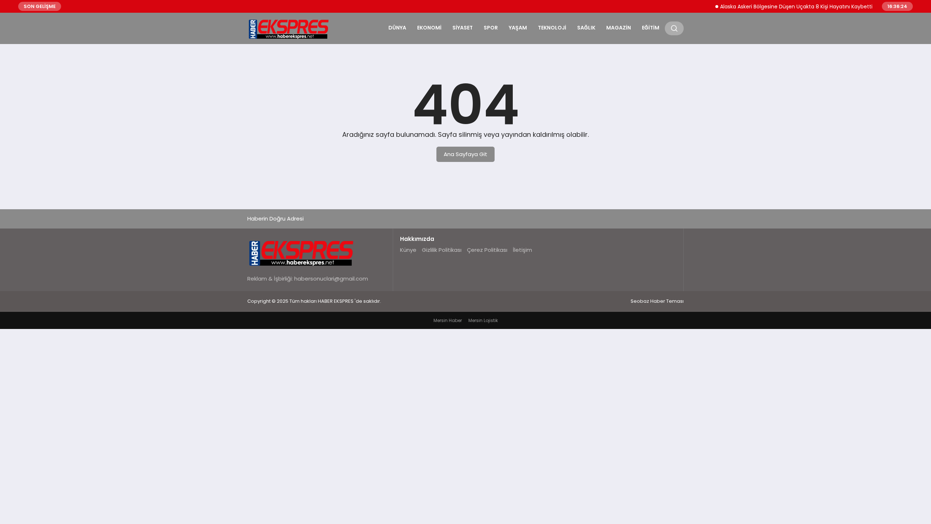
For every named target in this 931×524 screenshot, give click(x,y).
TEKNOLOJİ (552, 27)
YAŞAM (518, 27)
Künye (408, 250)
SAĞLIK (586, 27)
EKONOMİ (429, 27)
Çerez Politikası (487, 250)
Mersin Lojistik (483, 320)
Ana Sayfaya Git (465, 154)
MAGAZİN (618, 27)
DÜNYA (397, 27)
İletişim (522, 250)
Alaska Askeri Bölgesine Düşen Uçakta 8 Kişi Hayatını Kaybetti (787, 6)
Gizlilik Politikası (441, 250)
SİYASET (462, 27)
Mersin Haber (447, 320)
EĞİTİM (650, 27)
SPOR (491, 27)
